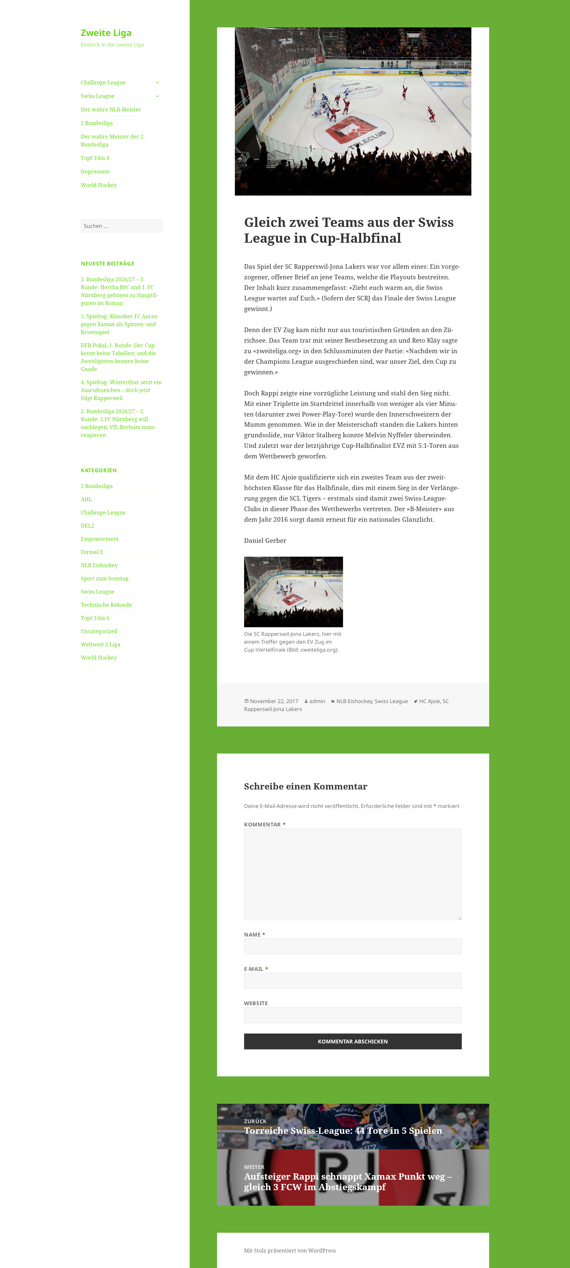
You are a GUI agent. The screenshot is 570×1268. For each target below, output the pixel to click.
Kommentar (265, 824)
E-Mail (256, 969)
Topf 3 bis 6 (95, 158)
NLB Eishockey (99, 565)
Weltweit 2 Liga (100, 644)
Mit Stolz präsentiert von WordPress (290, 1250)
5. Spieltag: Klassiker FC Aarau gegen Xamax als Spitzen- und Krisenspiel (119, 324)
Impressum (95, 171)
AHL (86, 499)
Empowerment (100, 538)
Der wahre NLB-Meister (111, 109)
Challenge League (103, 82)
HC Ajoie (429, 701)
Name (255, 934)
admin (317, 701)
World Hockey (99, 185)
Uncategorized (99, 631)
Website (256, 1003)
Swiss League (97, 96)
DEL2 (87, 525)
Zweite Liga (106, 32)
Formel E (92, 552)
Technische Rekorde (106, 604)
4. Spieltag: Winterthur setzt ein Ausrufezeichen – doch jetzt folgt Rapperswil (121, 390)
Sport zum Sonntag (105, 578)
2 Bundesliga (97, 123)
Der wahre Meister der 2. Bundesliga (113, 140)
